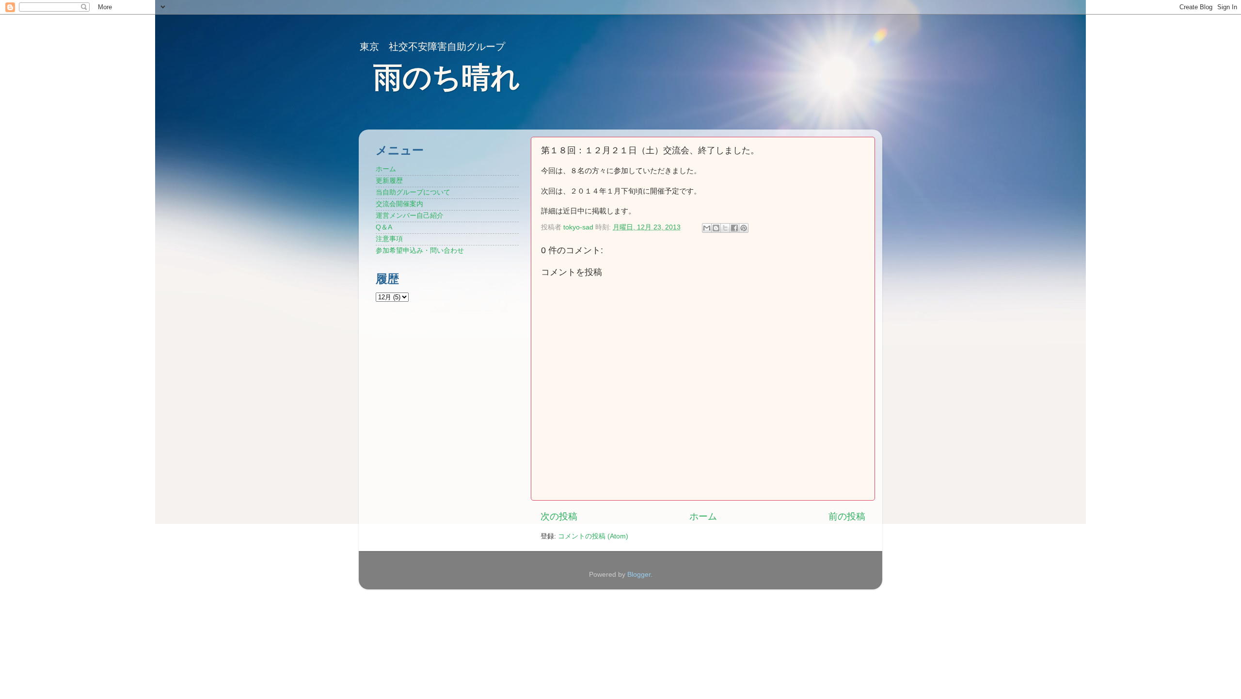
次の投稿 (559, 516)
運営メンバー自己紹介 (410, 215)
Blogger (639, 574)
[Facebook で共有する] (734, 228)
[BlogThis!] (716, 228)
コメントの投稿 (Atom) (593, 536)
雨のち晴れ (446, 77)
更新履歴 (389, 180)
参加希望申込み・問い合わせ (420, 250)
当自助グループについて (413, 192)
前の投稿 (846, 516)
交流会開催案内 (399, 204)
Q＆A (384, 227)
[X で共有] (725, 228)
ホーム (703, 516)
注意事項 (389, 239)
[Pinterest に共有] (743, 228)
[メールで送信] (707, 228)
